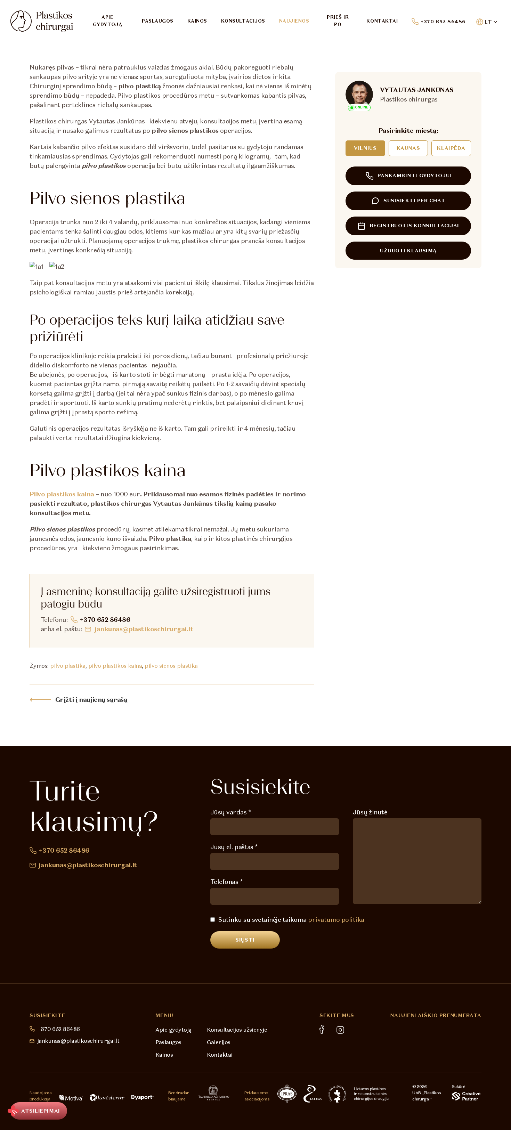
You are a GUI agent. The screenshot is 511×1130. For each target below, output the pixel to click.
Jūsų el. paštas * (234, 847)
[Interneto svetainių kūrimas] (466, 1096)
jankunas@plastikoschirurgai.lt (144, 629)
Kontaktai (382, 21)
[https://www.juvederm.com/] (107, 1097)
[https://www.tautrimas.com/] (213, 1093)
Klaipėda (451, 148)
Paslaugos (157, 21)
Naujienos (294, 21)
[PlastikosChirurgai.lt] (41, 21)
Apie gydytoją (107, 20)
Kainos (197, 21)
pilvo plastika (67, 665)
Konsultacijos (243, 21)
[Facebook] (321, 1029)
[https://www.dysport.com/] (142, 1097)
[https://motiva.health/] (71, 1097)
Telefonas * (226, 882)
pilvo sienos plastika (171, 665)
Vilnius (365, 148)
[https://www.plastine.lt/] (371, 1094)
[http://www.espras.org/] (312, 1094)
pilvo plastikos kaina (115, 665)
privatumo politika (336, 920)
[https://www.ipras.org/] (287, 1093)
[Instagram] (340, 1030)
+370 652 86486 (443, 21)
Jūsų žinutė (370, 812)
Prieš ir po (338, 20)
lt (488, 22)
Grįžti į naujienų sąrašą (91, 700)
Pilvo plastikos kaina (62, 494)
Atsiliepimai (40, 1111)
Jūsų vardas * (230, 812)
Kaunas (408, 148)
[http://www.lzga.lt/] (337, 1094)
